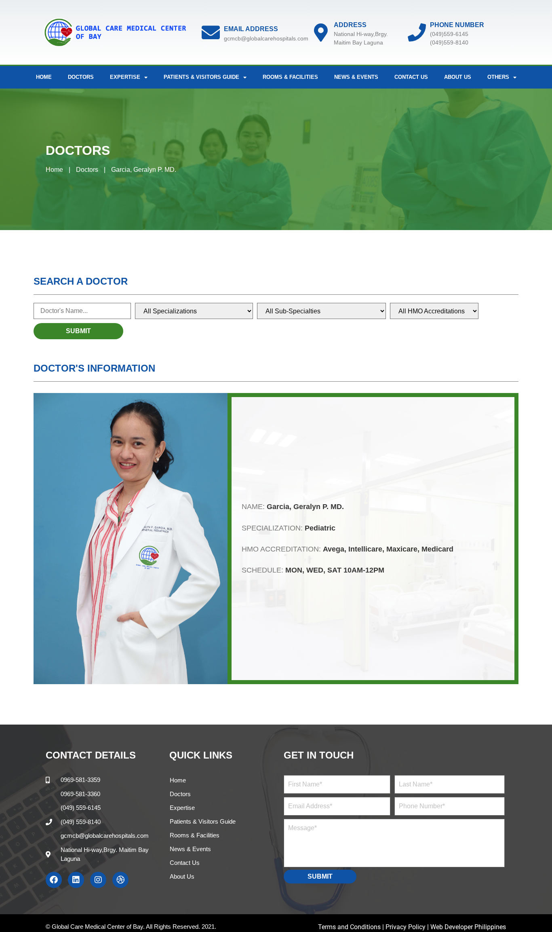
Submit (320, 876)
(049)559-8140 (449, 42)
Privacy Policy (406, 927)
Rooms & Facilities (290, 77)
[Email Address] (211, 32)
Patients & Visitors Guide (203, 821)
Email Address (251, 28)
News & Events (356, 77)
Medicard (437, 549)
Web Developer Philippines (468, 927)
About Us (457, 77)
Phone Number (457, 24)
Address (350, 24)
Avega (333, 549)
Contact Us (411, 77)
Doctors (81, 77)
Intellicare (365, 549)
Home (44, 77)
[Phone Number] (417, 32)
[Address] (321, 32)
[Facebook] (54, 880)
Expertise (182, 807)
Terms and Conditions (350, 927)
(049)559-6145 (449, 34)
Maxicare (401, 549)
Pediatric (320, 528)
